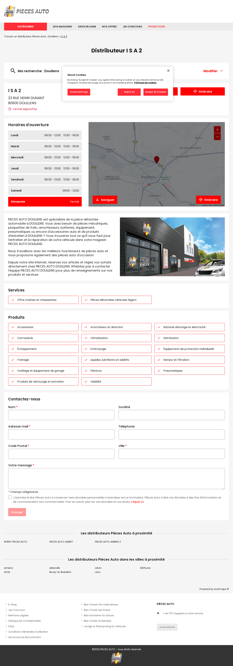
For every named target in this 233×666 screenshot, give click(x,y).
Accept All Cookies (155, 92)
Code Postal (17, 446)
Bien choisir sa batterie (97, 621)
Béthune (145, 568)
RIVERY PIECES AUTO (15, 541)
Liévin (98, 568)
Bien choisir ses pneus (97, 610)
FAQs (11, 626)
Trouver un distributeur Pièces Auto (25, 36)
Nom (11, 407)
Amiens (8, 568)
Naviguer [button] (107, 200)
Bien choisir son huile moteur (101, 604)
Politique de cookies (145, 82)
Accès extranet (167, 627)
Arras (7, 572)
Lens (97, 572)
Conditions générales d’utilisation (28, 631)
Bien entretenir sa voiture (99, 615)
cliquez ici (137, 502)
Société (124, 407)
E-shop (12, 604)
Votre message (20, 465)
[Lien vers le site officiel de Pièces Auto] (27, 11)
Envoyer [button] (17, 512)
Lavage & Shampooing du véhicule (105, 626)
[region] (117, 84)
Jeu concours (16, 610)
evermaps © (221, 589)
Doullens (53, 36)
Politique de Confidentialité (24, 621)
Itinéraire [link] (205, 91)
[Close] (168, 70)
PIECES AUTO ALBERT (61, 541)
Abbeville (54, 568)
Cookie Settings (79, 92)
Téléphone (127, 426)
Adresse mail (18, 426)
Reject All (129, 92)
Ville (122, 446)
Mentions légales (18, 615)
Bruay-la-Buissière (60, 572)
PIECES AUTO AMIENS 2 (108, 541)
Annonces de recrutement (24, 637)
